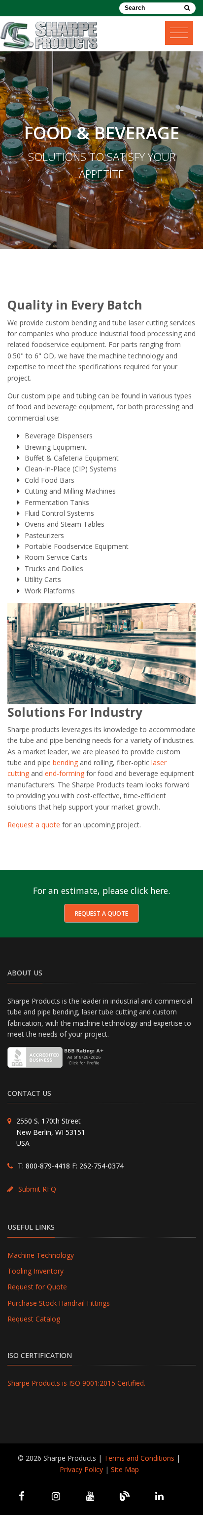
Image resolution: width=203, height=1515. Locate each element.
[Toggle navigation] (183, 30)
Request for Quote (37, 1286)
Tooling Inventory (35, 1271)
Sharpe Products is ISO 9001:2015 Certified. (76, 1383)
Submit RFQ (37, 1189)
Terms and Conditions (139, 1458)
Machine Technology (40, 1255)
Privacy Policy (81, 1469)
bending (65, 762)
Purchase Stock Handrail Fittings (58, 1303)
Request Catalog (33, 1318)
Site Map (125, 1469)
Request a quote (33, 824)
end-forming (64, 773)
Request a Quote (101, 913)
